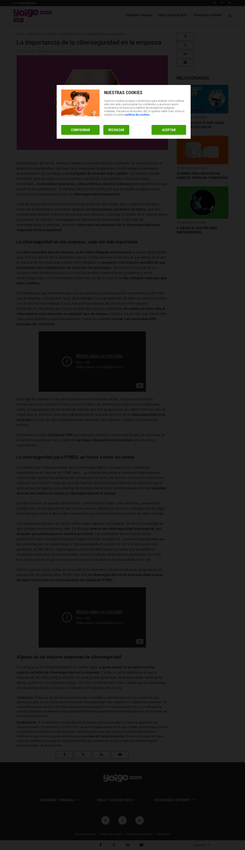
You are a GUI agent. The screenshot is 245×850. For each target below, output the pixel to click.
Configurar (80, 130)
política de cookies (137, 114)
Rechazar (116, 130)
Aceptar (169, 130)
